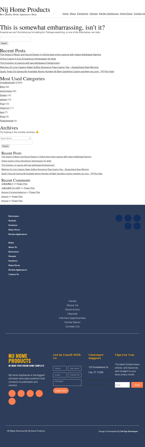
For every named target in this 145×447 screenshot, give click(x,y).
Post (2, 103)
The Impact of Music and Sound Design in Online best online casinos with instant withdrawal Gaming (50, 54)
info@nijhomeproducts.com (101, 380)
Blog (2, 86)
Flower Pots (22, 183)
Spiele (3, 95)
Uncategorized (7, 82)
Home (65, 13)
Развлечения (7, 120)
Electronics (82, 13)
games (3, 99)
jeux (2, 112)
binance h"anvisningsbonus (13, 192)
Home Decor (126, 13)
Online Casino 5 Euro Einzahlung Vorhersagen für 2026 (28, 58)
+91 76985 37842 (97, 384)
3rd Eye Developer (129, 431)
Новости (4, 108)
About (73, 13)
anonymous (6, 91)
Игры (3, 116)
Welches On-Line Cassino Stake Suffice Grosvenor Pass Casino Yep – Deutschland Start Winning (49, 67)
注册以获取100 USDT (11, 188)
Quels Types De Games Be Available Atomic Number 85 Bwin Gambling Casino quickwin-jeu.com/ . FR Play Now (57, 71)
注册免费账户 (7, 183)
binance (4, 196)
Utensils (93, 13)
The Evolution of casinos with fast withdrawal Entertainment (30, 63)
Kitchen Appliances (109, 13)
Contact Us (139, 13)
